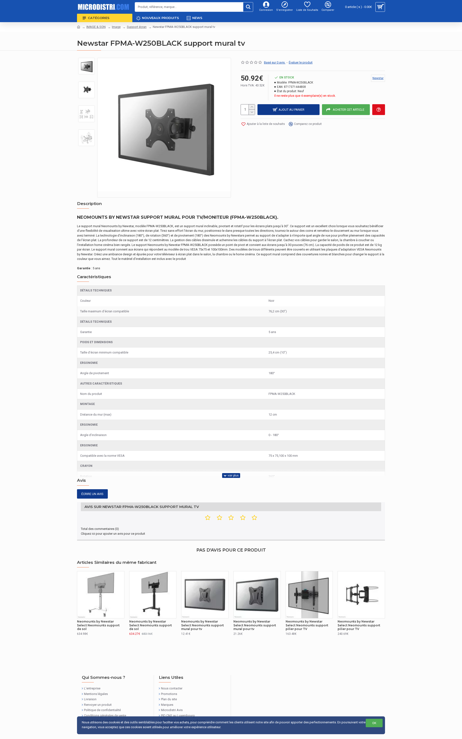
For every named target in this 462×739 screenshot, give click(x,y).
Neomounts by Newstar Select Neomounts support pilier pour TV (307, 625)
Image (116, 27)
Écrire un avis (92, 494)
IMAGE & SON (96, 27)
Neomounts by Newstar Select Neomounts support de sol (98, 625)
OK (374, 723)
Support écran (137, 27)
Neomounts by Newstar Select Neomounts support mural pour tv (202, 625)
